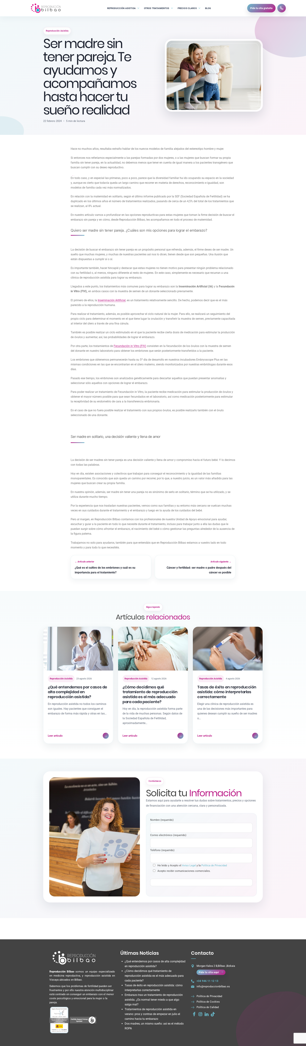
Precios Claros (187, 8)
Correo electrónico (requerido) (168, 835)
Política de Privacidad (214, 865)
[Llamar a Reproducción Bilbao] (281, 8)
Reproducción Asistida (121, 8)
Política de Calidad (208, 1007)
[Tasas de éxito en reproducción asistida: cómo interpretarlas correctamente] (228, 648)
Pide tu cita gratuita (261, 8)
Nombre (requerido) (162, 819)
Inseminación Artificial (112, 300)
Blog (208, 8)
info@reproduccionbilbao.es (213, 986)
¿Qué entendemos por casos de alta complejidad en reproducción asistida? (77, 692)
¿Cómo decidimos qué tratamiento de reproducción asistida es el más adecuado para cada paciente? (150, 694)
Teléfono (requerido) (162, 850)
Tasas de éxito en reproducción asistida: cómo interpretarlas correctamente (226, 692)
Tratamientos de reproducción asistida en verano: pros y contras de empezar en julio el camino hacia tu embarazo (152, 1014)
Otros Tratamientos (156, 8)
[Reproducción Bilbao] (45, 8)
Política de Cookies (208, 1001)
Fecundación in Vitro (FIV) (130, 346)
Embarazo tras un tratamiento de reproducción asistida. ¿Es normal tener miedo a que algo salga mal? (154, 999)
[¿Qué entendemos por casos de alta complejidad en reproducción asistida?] (78, 648)
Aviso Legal (189, 865)
